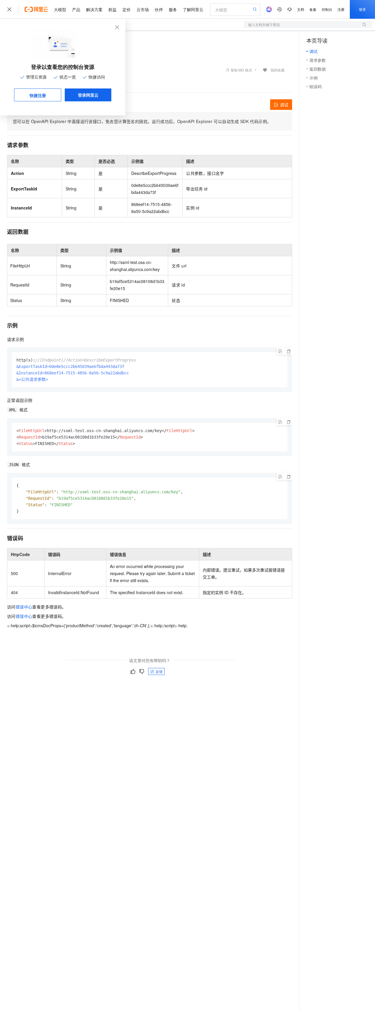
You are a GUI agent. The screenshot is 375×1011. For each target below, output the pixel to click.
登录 (362, 9)
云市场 (143, 9)
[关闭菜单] (9, 9)
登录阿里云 (88, 95)
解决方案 (94, 9)
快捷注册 (38, 95)
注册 (341, 9)
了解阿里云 (193, 9)
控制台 (327, 9)
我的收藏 (277, 69)
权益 (112, 9)
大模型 (60, 9)
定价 (126, 9)
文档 (300, 9)
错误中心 (24, 607)
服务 (173, 9)
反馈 (159, 671)
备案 (312, 9)
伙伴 (159, 9)
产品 (76, 9)
